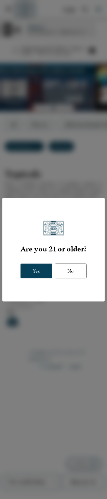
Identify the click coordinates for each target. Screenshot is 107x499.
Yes (36, 271)
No (70, 271)
